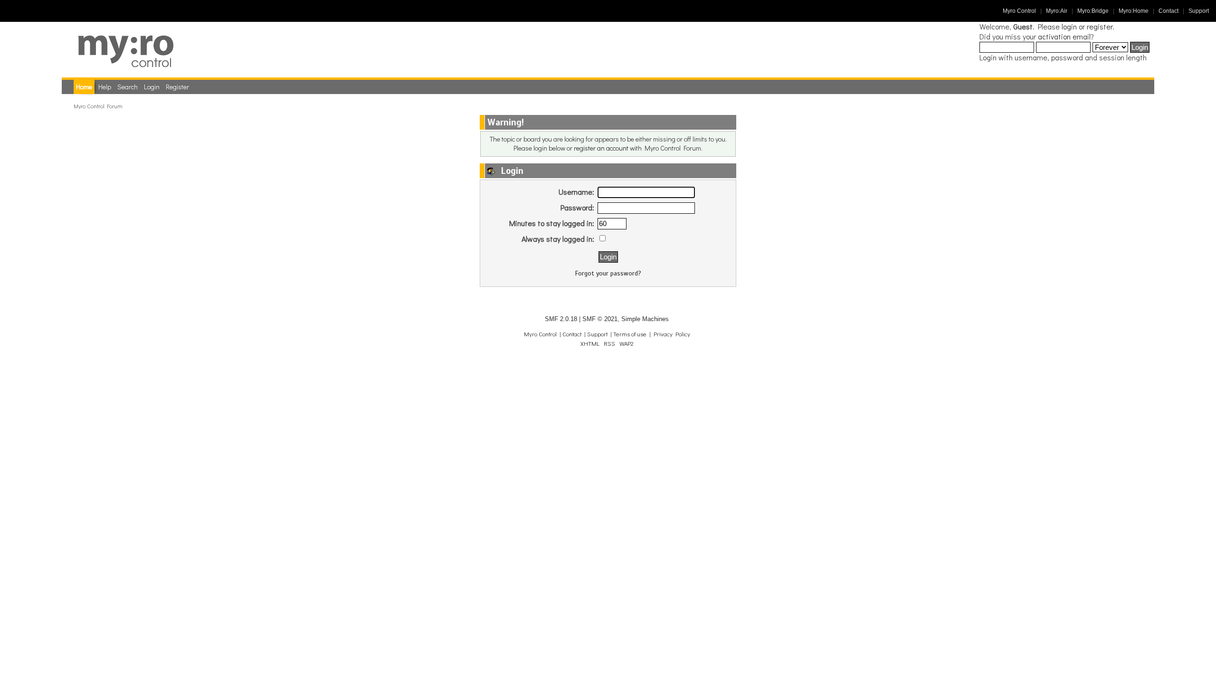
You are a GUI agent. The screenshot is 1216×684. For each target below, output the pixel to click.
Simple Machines (645, 319)
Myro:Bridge (1093, 11)
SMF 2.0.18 (561, 319)
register (1099, 26)
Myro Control (1019, 11)
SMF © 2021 (600, 319)
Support (1198, 11)
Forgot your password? (608, 273)
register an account (601, 147)
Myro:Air (1056, 11)
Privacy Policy (672, 334)
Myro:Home (1134, 11)
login (1069, 26)
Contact (1168, 11)
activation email (1064, 36)
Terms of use (629, 334)
